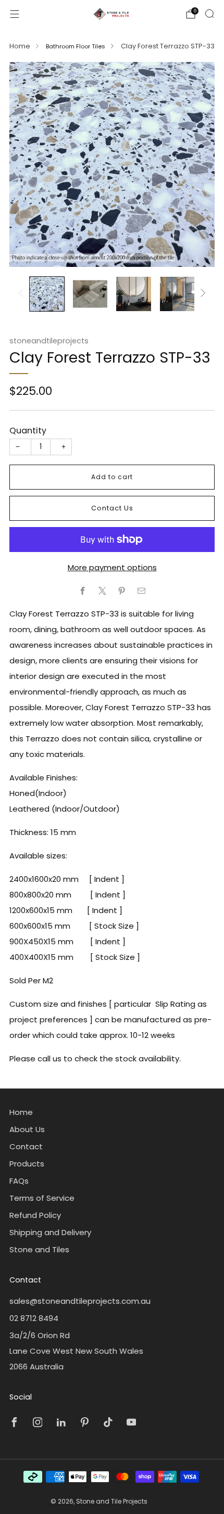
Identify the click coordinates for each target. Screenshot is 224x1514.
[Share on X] (102, 591)
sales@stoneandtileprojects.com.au (80, 1300)
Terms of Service (41, 1197)
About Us (27, 1129)
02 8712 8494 (33, 1318)
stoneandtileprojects (49, 341)
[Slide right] (201, 293)
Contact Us (112, 508)
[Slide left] (23, 293)
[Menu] (14, 14)
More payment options (112, 567)
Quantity (27, 431)
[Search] (209, 13)
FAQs (19, 1180)
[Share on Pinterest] (122, 591)
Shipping (77, 404)
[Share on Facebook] (83, 591)
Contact (26, 1146)
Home (19, 46)
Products (26, 1163)
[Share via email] (141, 591)
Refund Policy (35, 1215)
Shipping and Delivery (50, 1232)
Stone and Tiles (39, 1249)
